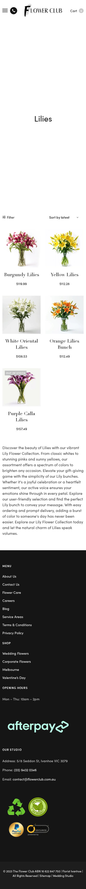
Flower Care (11, 592)
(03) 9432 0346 (25, 769)
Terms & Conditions (17, 624)
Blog (5, 608)
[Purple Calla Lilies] (21, 387)
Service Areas (12, 616)
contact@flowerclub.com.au (34, 779)
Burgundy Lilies (21, 275)
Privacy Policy (12, 632)
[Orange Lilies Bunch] (64, 315)
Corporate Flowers (16, 661)
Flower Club (26, 871)
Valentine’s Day (14, 677)
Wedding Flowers (15, 653)
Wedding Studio (63, 876)
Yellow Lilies (65, 275)
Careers (8, 600)
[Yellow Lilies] (64, 248)
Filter (10, 217)
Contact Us (10, 584)
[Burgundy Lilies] (21, 248)
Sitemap (45, 876)
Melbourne (10, 669)
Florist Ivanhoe (71, 871)
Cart (76, 10)
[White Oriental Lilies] (21, 315)
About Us (9, 576)
